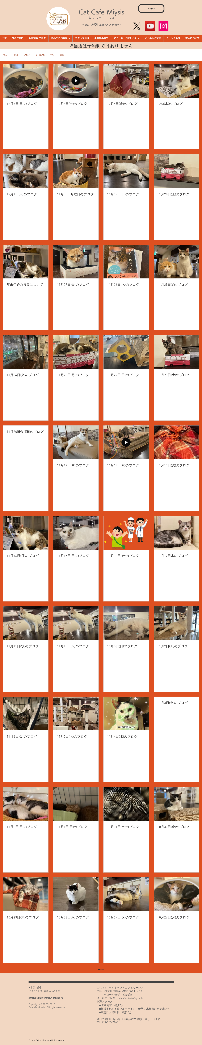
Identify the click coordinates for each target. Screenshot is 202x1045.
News (15, 55)
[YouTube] (150, 26)
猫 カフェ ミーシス (101, 18)
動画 (62, 55)
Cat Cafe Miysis (101, 12)
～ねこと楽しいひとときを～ (101, 24)
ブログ (27, 55)
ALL (5, 55)
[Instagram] (163, 26)
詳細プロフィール (45, 55)
